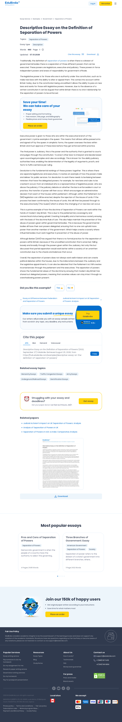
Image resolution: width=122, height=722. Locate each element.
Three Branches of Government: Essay (77, 539)
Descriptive (38, 44)
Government (47, 19)
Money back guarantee (72, 667)
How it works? (68, 656)
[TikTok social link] (63, 688)
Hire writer (105, 3)
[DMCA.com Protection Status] (99, 675)
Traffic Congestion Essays (51, 374)
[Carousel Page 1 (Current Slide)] (57, 576)
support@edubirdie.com (105, 656)
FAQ (64, 663)
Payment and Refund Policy (13, 711)
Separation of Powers (63, 19)
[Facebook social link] (54, 688)
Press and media (69, 678)
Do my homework (10, 676)
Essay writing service (11, 656)
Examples (36, 19)
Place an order (35, 125)
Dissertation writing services (14, 673)
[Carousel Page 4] (62, 576)
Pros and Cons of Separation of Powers (38, 539)
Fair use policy (41, 706)
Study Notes (38, 663)
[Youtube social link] (58, 688)
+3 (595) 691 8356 (102, 664)
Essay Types (38, 656)
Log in (92, 3)
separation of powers (57, 60)
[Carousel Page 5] (64, 576)
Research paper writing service (15, 669)
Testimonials (68, 660)
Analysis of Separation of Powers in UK (40, 427)
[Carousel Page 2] (59, 576)
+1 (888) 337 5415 (102, 660)
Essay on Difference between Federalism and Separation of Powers (40, 299)
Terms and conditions (24, 706)
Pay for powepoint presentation (15, 680)
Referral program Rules (29, 708)
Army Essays (72, 374)
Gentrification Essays (59, 379)
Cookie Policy (31, 711)
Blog (35, 660)
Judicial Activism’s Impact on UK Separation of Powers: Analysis (81, 299)
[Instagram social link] (68, 688)
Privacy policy (8, 706)
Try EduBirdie (88, 315)
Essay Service (25, 19)
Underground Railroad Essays (33, 379)
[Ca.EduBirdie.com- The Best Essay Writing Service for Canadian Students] (52, 700)
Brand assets (68, 681)
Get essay (88, 401)
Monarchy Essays (28, 374)
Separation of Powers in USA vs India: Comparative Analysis (50, 431)
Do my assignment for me (13, 666)
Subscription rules (10, 708)
